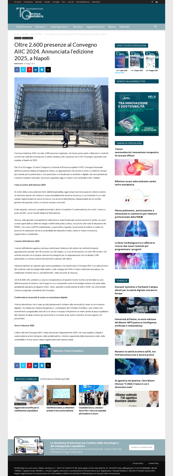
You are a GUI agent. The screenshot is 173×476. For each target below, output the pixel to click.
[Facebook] (152, 2)
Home (16, 34)
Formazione (28, 2)
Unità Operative (59, 26)
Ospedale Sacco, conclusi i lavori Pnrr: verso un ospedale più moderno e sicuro (92, 410)
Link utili (71, 2)
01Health (122, 280)
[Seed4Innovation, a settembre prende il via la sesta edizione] (61, 395)
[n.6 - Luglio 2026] (45, 351)
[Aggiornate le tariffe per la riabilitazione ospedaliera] (29, 395)
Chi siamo (17, 2)
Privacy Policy (138, 463)
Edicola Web (119, 73)
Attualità (25, 34)
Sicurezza (78, 26)
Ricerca (112, 26)
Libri (63, 2)
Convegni (56, 2)
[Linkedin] (157, 2)
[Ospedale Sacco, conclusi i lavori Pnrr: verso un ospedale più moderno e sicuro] (93, 395)
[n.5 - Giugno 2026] (137, 60)
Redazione (18, 63)
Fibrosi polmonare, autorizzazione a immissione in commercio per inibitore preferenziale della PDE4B (136, 213)
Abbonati (38, 2)
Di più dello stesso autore (55, 379)
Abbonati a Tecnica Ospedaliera (68, 351)
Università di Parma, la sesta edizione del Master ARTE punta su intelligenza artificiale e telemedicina (135, 322)
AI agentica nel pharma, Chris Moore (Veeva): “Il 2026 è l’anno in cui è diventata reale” (135, 384)
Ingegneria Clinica (95, 26)
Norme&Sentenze (83, 2)
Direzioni (39, 26)
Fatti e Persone (24, 26)
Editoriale (124, 26)
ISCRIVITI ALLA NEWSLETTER (141, 447)
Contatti (47, 2)
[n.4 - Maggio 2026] (152, 60)
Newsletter (96, 2)
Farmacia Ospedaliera (129, 143)
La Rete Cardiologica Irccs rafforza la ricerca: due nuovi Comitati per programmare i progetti (135, 246)
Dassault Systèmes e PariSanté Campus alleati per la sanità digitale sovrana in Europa (136, 290)
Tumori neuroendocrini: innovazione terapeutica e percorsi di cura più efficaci (142, 152)
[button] (155, 27)
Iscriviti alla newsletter (131, 81)
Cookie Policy (153, 463)
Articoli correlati (26, 379)
